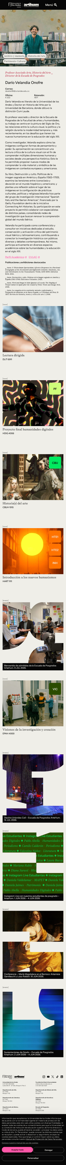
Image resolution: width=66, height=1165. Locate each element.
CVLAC (33, 257)
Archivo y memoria (14, 55)
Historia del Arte (36, 55)
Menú (49, 5)
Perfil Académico (14, 257)
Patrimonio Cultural (15, 61)
